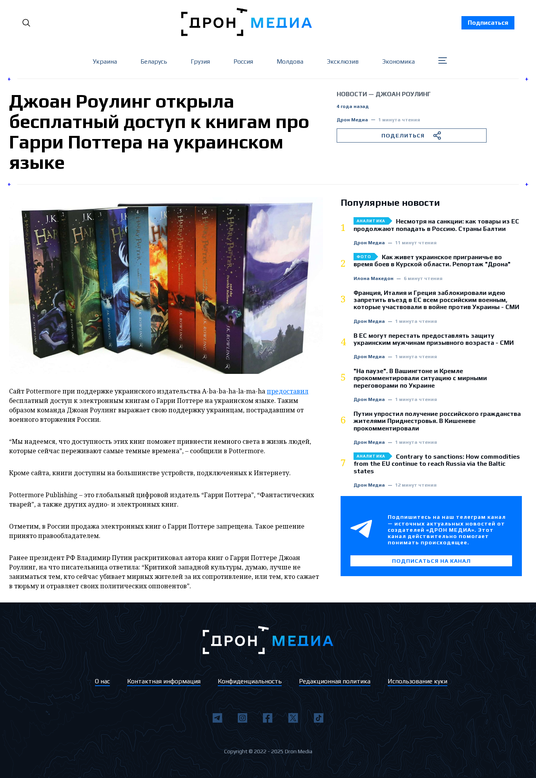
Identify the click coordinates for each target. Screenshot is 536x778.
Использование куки (417, 681)
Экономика (398, 61)
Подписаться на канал (431, 561)
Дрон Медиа (352, 120)
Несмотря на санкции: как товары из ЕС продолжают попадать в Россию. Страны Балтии (436, 225)
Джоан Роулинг (403, 94)
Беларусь (153, 61)
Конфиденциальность (250, 681)
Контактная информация (164, 681)
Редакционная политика (334, 681)
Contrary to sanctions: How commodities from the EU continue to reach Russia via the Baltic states (437, 464)
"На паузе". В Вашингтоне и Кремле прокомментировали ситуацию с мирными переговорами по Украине (420, 378)
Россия (243, 61)
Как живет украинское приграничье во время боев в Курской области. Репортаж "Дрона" (432, 261)
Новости (352, 94)
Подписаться (488, 22)
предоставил (287, 391)
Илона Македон (374, 278)
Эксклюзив (343, 61)
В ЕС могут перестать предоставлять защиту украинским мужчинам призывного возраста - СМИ (434, 339)
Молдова (290, 61)
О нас (102, 681)
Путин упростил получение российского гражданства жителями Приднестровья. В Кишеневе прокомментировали (437, 421)
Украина (105, 61)
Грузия (200, 61)
